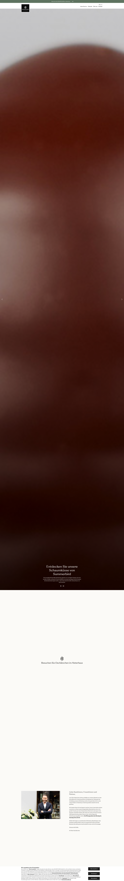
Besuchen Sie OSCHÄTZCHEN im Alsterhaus (61, 1)
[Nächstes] (121, 299)
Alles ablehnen (94, 878)
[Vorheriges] (2, 299)
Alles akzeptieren (94, 868)
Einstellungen (94, 873)
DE (99, 4)
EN (101, 4)
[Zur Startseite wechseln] (25, 8)
